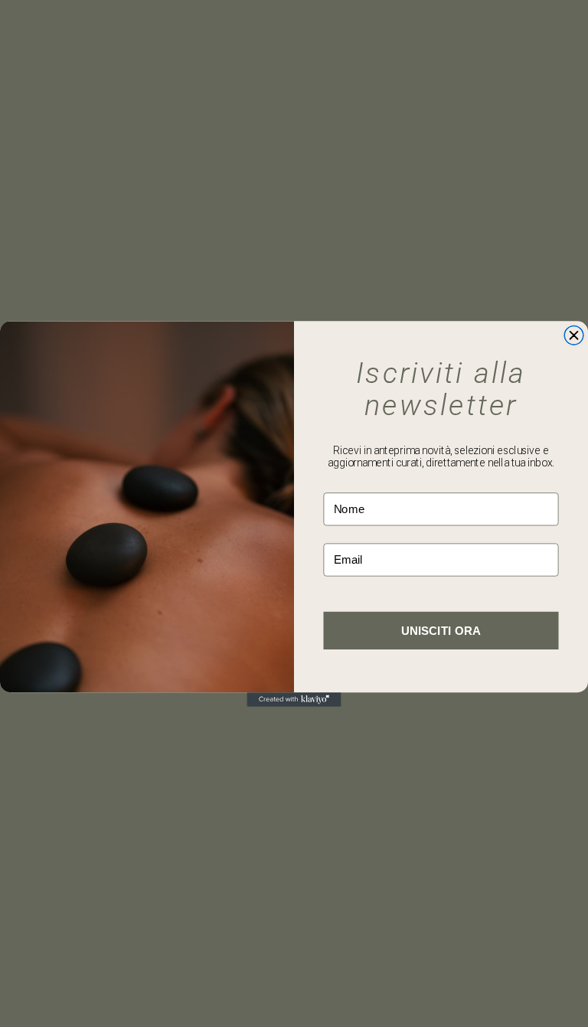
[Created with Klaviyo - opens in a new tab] (294, 699)
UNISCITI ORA (441, 629)
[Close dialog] (573, 335)
